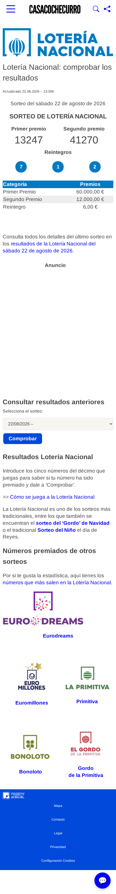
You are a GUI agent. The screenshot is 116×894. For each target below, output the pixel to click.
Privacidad (58, 847)
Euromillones (31, 702)
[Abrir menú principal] (11, 9)
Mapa (58, 806)
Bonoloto (30, 772)
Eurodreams (58, 636)
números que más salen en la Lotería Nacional (57, 582)
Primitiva (87, 701)
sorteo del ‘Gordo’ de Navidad (73, 523)
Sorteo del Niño (56, 530)
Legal (58, 833)
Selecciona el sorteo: (23, 411)
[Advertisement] (58, 329)
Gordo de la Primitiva (86, 771)
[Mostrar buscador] (96, 9)
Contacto (58, 819)
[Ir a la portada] (55, 9)
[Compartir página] (107, 9)
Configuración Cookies (58, 861)
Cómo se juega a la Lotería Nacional (52, 497)
